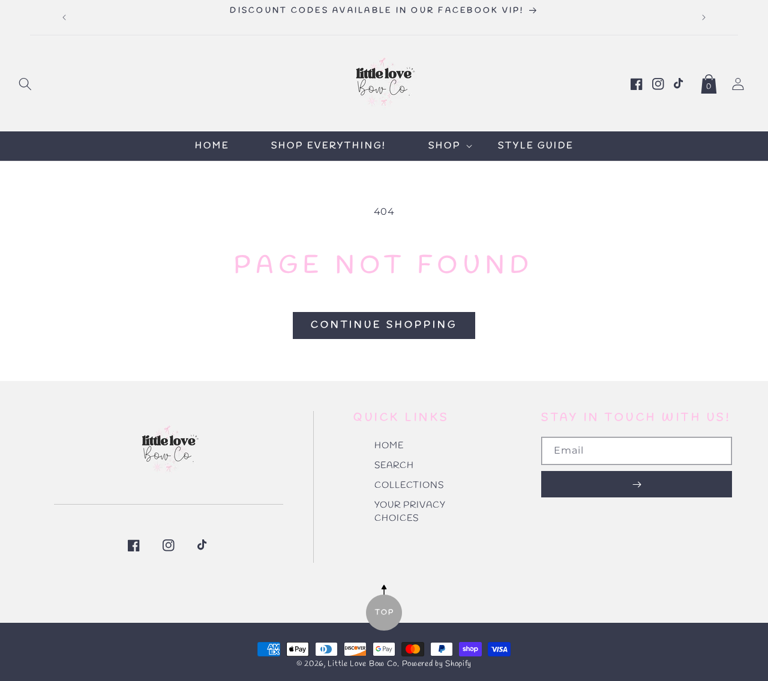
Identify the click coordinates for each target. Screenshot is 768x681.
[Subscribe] (636, 484)
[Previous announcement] (64, 17)
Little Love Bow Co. (363, 664)
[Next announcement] (704, 17)
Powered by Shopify (437, 664)
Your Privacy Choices (410, 512)
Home (389, 446)
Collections (409, 485)
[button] (25, 81)
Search (394, 466)
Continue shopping (384, 325)
